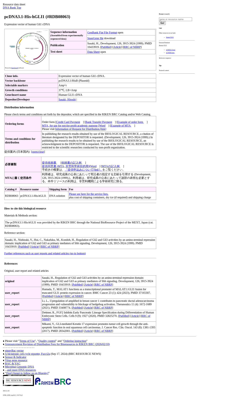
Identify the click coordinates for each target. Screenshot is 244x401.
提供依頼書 (49, 162)
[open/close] (38, 151)
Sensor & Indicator (15, 357)
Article (117, 47)
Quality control (47, 340)
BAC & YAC (12, 363)
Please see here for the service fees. (88, 193)
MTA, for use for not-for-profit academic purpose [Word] (75, 125)
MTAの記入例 (111, 166)
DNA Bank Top (12, 7)
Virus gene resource (16, 360)
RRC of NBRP (132, 47)
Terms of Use (27, 340)
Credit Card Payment (68, 122)
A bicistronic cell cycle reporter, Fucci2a (27, 353)
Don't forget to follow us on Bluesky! (27, 373)
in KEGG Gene (170, 50)
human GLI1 (170, 37)
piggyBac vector (14, 350)
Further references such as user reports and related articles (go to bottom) (45, 253)
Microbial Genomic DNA (19, 366)
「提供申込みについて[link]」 (83, 169)
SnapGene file (95, 38)
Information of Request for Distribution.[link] (80, 129)
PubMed (106, 47)
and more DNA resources (21, 369)
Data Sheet (93, 51)
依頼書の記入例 (71, 162)
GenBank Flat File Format (102, 32)
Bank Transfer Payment (98, 122)
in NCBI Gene (170, 53)
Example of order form (130, 122)
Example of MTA (121, 125)
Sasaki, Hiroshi (67, 99)
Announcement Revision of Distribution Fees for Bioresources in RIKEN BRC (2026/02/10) (57, 344)
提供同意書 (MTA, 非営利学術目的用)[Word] (71, 166)
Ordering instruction (75, 340)
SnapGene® (14, 68)
